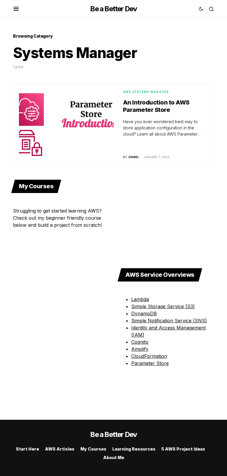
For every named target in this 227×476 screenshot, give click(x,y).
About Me (113, 457)
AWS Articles (59, 448)
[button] (16, 8)
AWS (127, 92)
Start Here (27, 448)
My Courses (93, 448)
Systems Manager (150, 92)
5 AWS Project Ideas (183, 448)
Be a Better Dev (113, 8)
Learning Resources (133, 448)
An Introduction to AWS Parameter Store (156, 106)
